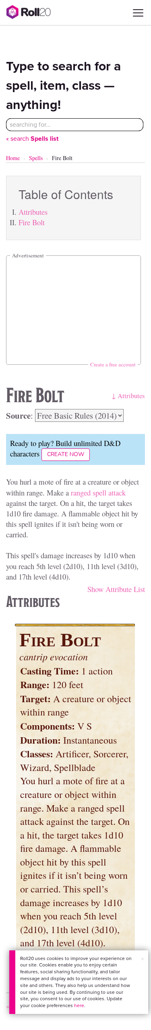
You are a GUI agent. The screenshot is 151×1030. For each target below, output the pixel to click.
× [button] (142, 959)
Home (13, 158)
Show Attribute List (116, 589)
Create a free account (113, 364)
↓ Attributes (128, 395)
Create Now (65, 454)
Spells (36, 158)
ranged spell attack (98, 492)
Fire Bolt (32, 222)
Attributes (33, 212)
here (79, 1005)
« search (32, 138)
